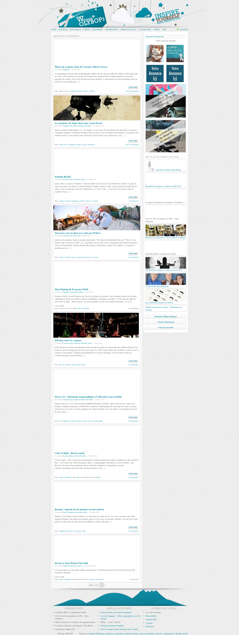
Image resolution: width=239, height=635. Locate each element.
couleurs (62, 201)
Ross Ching (81, 364)
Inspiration (81, 126)
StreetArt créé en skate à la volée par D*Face (78, 233)
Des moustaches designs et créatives (159, 302)
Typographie (145, 29)
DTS (60, 364)
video (84, 531)
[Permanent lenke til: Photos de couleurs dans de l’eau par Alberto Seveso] (96, 62)
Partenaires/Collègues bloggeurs (165, 316)
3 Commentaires (133, 257)
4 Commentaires (133, 364)
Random (184, 29)
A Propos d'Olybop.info (165, 322)
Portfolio (92, 91)
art (60, 421)
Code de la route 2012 (165, 327)
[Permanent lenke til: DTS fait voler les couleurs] (96, 336)
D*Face (61, 257)
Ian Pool (67, 257)
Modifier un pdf (181, 633)
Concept (65, 179)
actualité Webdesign (96, 633)
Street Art (88, 201)
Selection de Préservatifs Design (168, 170)
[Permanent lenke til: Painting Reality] (96, 172)
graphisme (109, 633)
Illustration (73, 126)
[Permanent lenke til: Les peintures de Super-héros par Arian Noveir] (96, 119)
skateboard (81, 257)
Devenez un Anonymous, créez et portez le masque (165, 237)
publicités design (131, 633)
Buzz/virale (75, 29)
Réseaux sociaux (128, 29)
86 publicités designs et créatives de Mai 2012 (163, 186)
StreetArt (159, 633)
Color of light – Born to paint (70, 453)
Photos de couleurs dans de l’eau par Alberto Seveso (81, 66)
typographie (119, 633)
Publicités (84, 343)
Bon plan (63, 29)
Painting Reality (63, 176)
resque (84, 421)
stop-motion (100, 579)
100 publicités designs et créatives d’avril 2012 (164, 270)
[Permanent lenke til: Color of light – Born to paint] (96, 449)
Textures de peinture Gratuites (112, 625)
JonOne (72, 421)
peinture (80, 91)
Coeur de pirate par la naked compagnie (116, 612)
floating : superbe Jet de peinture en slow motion (79, 509)
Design (87, 29)
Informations (111, 29)
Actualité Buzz (151, 619)
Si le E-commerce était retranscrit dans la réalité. (119, 629)
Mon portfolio (151, 616)
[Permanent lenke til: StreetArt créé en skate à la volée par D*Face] (96, 228)
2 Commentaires (133, 531)
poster (85, 144)
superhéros (91, 144)
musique (68, 364)
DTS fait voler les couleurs (68, 340)
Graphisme (97, 29)
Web (164, 29)
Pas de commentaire (132, 91)
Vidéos (157, 29)
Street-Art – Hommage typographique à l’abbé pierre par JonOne (88, 396)
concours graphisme (146, 633)
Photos (86, 91)
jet (63, 364)
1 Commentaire (134, 201)
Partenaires (150, 626)
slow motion (77, 531)
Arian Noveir (63, 144)
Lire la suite (133, 87)
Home (53, 29)
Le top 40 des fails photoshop (157, 286)
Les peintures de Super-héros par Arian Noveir (78, 123)
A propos (149, 623)
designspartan (169, 633)
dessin (61, 579)
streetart (95, 201)
